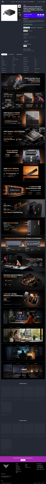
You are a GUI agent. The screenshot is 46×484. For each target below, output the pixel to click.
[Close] (31, 236)
